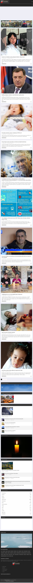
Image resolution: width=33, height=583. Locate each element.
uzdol (10, 556)
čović (12, 556)
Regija (3, 96)
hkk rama (12, 551)
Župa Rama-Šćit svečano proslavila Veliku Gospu (12, 477)
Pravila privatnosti (4, 569)
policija (2, 554)
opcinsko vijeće (19, 553)
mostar (9, 553)
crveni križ (4, 551)
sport (30, 554)
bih (1, 551)
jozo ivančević (26, 551)
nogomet (14, 553)
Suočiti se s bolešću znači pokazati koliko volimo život (13, 57)
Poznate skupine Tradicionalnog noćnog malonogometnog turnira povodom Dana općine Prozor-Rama (17, 482)
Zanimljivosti (4, 259)
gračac (9, 551)
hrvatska (20, 551)
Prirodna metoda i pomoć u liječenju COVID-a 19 (12, 133)
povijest (5, 554)
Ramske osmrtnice (16, 504)
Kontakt (3, 572)
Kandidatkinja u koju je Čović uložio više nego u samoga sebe (14, 419)
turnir (8, 556)
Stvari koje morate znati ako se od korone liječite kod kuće (14, 142)
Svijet (3, 417)
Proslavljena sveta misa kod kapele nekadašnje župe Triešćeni (14, 485)
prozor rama (10, 554)
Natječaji (16, 498)
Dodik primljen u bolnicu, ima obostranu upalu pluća (13, 95)
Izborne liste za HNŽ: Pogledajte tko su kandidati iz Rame (10, 470)
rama (13, 554)
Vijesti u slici (16, 512)
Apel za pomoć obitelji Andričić (8, 332)
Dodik (6, 551)
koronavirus (2, 553)
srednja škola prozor (4, 556)
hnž (17, 551)
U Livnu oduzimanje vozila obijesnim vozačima (12, 427)
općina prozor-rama (24, 553)
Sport (16, 507)
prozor (7, 554)
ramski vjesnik (17, 554)
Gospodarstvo (16, 493)
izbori (22, 551)
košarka (6, 553)
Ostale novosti (4, 58)
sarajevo (28, 554)
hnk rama (15, 551)
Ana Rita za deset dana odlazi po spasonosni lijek (12, 370)
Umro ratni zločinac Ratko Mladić (10, 423)
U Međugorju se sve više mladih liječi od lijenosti (12, 294)
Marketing (3, 568)
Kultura (16, 496)
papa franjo (28, 553)
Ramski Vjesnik (7, 580)
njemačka (11, 553)
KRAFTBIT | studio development (10, 581)
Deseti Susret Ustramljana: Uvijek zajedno (11, 473)
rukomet (25, 554)
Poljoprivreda (16, 501)
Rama (3, 471)
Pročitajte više (4, 187)
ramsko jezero (21, 554)
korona (29, 551)
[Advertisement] (16, 14)
